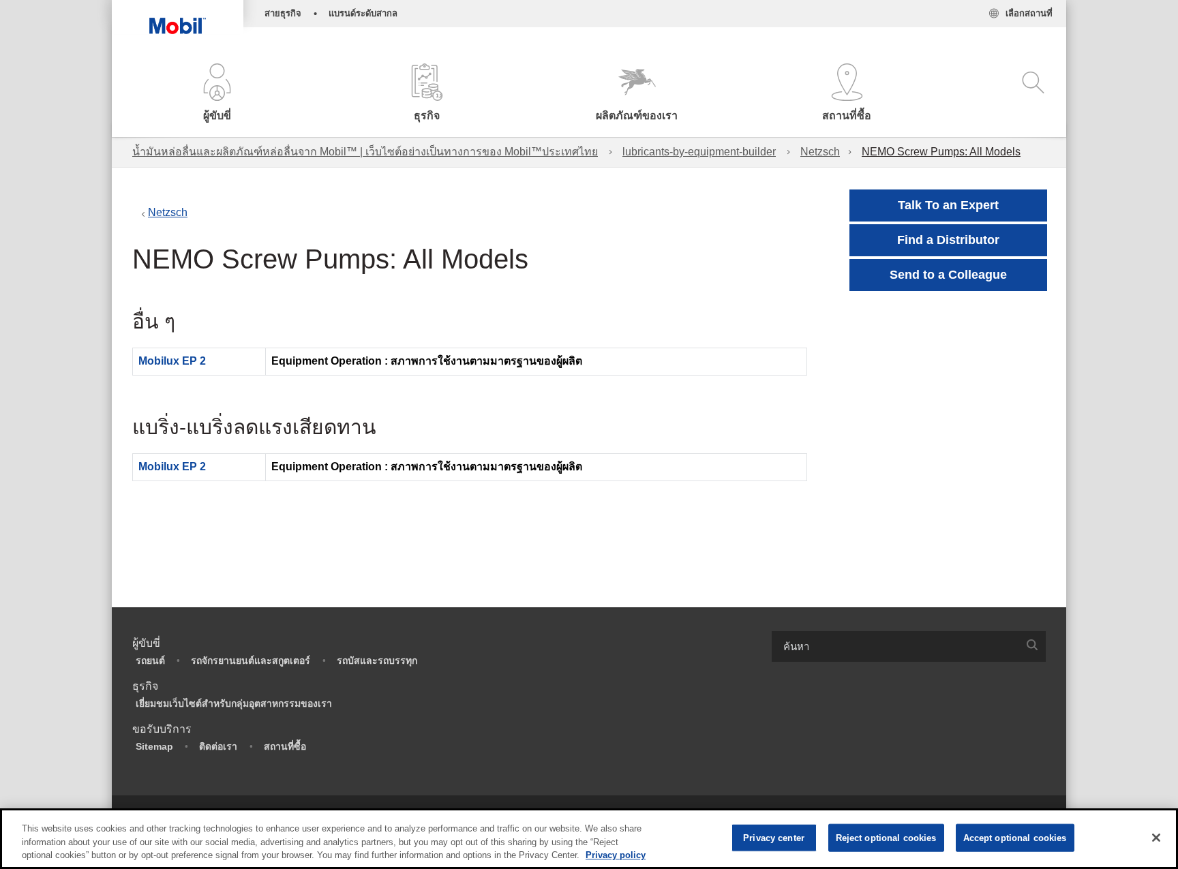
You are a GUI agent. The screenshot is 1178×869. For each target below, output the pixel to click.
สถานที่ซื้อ (285, 746)
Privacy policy (616, 855)
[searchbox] (895, 646)
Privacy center (773, 837)
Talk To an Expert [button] (948, 205)
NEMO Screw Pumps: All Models (941, 151)
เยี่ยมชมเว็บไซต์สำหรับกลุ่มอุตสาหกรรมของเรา (234, 703)
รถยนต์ (150, 660)
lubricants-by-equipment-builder (699, 151)
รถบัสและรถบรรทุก (377, 660)
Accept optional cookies (1015, 837)
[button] (216, 93)
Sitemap (154, 746)
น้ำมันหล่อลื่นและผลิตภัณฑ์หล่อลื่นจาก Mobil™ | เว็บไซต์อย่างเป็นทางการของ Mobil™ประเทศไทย (365, 151)
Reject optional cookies (886, 837)
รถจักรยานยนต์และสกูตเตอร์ (250, 660)
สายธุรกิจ (283, 13)
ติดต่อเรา (218, 746)
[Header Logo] (177, 17)
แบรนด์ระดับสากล (363, 13)
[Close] (1156, 838)
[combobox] (909, 646)
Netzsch (820, 151)
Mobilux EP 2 (172, 361)
